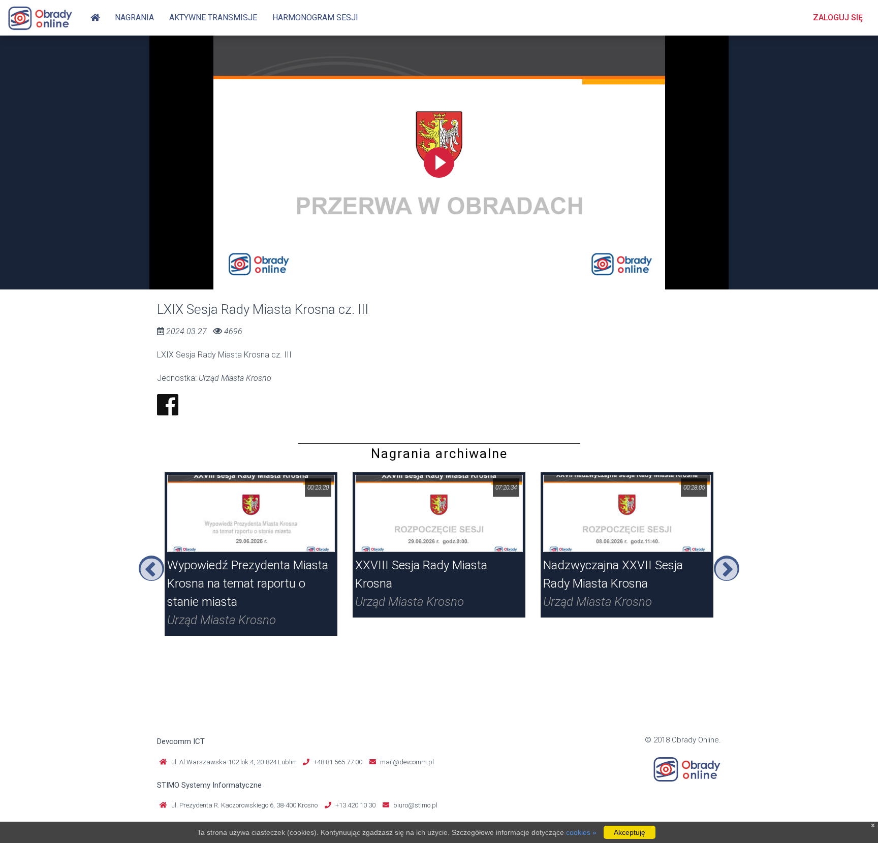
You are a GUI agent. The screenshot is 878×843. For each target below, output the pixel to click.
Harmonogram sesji (315, 17)
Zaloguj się (838, 17)
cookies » (581, 832)
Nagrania (134, 17)
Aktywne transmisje (213, 17)
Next (726, 568)
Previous (151, 568)
